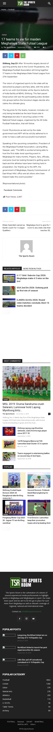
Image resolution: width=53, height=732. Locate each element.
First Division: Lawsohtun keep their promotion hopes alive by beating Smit (39, 520)
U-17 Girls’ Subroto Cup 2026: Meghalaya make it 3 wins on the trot (33, 278)
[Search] (49, 3)
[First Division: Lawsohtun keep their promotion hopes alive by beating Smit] (39, 507)
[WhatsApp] (22, 55)
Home (3, 9)
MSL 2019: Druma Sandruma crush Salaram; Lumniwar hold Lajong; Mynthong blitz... (23, 407)
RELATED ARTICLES (12, 269)
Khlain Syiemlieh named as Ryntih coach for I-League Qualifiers (14, 228)
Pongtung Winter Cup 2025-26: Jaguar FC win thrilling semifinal (14, 520)
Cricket (5, 487)
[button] (4, 3)
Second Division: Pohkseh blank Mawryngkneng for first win (39, 493)
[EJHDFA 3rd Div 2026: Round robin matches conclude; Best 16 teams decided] (9, 302)
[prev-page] (4, 312)
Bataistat (20, 722)
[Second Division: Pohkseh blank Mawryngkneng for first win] (39, 480)
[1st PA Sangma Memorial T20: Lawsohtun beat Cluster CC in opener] (9, 444)
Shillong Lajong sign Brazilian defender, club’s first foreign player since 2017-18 (32, 430)
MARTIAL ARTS (23, 724)
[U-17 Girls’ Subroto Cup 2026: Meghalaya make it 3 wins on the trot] (9, 278)
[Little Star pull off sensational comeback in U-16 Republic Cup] (9, 662)
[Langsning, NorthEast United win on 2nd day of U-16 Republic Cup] (9, 638)
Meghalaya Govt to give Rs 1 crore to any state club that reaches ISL (38, 228)
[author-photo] (26, 252)
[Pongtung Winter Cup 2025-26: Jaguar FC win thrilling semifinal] (14, 507)
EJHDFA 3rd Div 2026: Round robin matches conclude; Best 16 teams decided (33, 303)
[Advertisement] (26, 38)
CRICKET (29, 722)
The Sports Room (26, 256)
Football (11, 9)
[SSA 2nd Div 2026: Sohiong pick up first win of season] (9, 290)
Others (32, 724)
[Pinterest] (17, 55)
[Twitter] (11, 55)
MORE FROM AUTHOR (32, 269)
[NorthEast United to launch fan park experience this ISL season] (9, 650)
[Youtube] (33, 618)
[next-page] (8, 312)
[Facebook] (5, 55)
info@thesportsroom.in (31, 611)
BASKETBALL (39, 722)
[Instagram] (26, 618)
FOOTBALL (11, 722)
